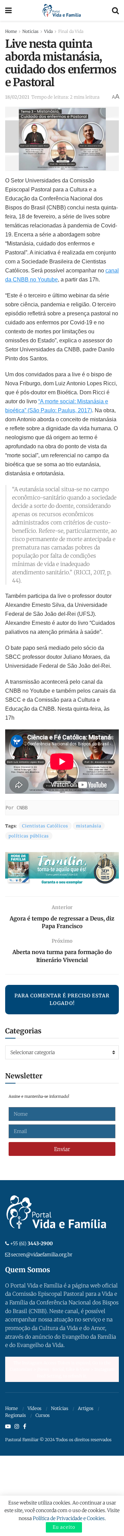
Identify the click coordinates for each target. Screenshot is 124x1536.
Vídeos (34, 1408)
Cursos (42, 1415)
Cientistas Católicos (45, 825)
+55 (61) (31, 1243)
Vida (48, 31)
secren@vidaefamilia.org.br (41, 1254)
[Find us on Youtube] (8, 1426)
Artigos (85, 1408)
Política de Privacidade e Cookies (69, 1518)
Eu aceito (64, 1527)
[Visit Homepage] (62, 10)
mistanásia (88, 825)
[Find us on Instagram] (16, 1426)
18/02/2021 (17, 97)
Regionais (15, 1415)
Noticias (30, 31)
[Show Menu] (8, 10)
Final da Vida (70, 31)
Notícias (59, 1408)
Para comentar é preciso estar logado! (62, 999)
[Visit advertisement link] (62, 869)
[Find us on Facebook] (24, 1426)
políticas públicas (29, 835)
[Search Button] (115, 10)
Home (11, 31)
